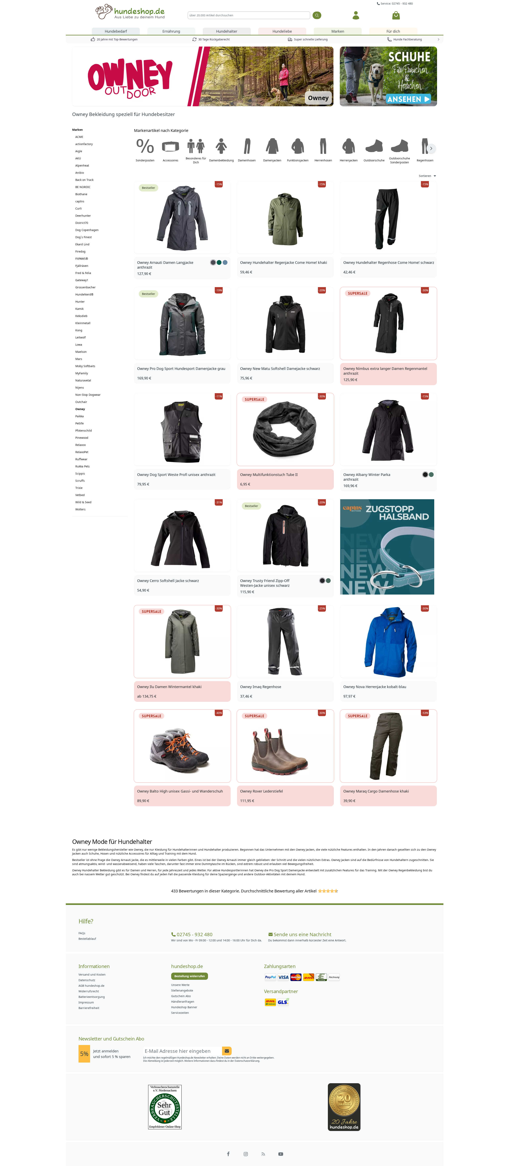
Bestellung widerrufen (189, 976)
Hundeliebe (282, 31)
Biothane (81, 194)
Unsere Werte (180, 985)
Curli (78, 208)
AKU (78, 158)
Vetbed (80, 495)
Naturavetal (83, 380)
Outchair (81, 402)
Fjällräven (81, 266)
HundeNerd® (84, 294)
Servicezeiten (180, 1013)
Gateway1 (81, 280)
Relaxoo (80, 445)
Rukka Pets (82, 466)
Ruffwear (81, 459)
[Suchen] (317, 15)
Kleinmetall (82, 323)
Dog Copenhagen (87, 230)
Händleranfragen (182, 1001)
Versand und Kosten (92, 974)
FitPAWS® (81, 258)
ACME (79, 137)
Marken (337, 31)
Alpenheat (82, 165)
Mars (78, 359)
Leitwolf (80, 337)
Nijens (79, 387)
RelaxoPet (81, 452)
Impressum (86, 1002)
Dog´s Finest (83, 237)
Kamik (79, 309)
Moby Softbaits (85, 366)
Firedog (80, 251)
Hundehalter (226, 31)
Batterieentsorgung (92, 997)
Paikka (79, 416)
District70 (81, 223)
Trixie (79, 488)
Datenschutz (87, 980)
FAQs (82, 933)
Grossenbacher (85, 287)
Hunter (80, 301)
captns (79, 201)
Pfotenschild (83, 430)
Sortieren (425, 176)
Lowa (78, 344)
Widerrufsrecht (89, 991)
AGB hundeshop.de (91, 986)
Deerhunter (83, 215)
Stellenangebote (182, 990)
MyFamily (81, 373)
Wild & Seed (83, 502)
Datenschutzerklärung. (247, 1061)
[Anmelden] (356, 15)
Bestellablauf (87, 939)
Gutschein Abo (181, 996)
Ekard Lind (82, 244)
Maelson (81, 352)
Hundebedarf (116, 31)
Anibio (79, 173)
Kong (78, 330)
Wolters (80, 509)
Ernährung (171, 31)
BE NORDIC (82, 187)
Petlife (79, 423)
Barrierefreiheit (89, 1008)
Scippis (80, 473)
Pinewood (81, 438)
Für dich (393, 31)
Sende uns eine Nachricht (302, 934)
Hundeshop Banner (184, 1007)
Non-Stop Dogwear (88, 395)
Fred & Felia (83, 273)
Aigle (78, 151)
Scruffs (80, 481)
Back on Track (84, 180)
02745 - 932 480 (195, 934)
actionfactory (84, 144)
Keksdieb (81, 316)
